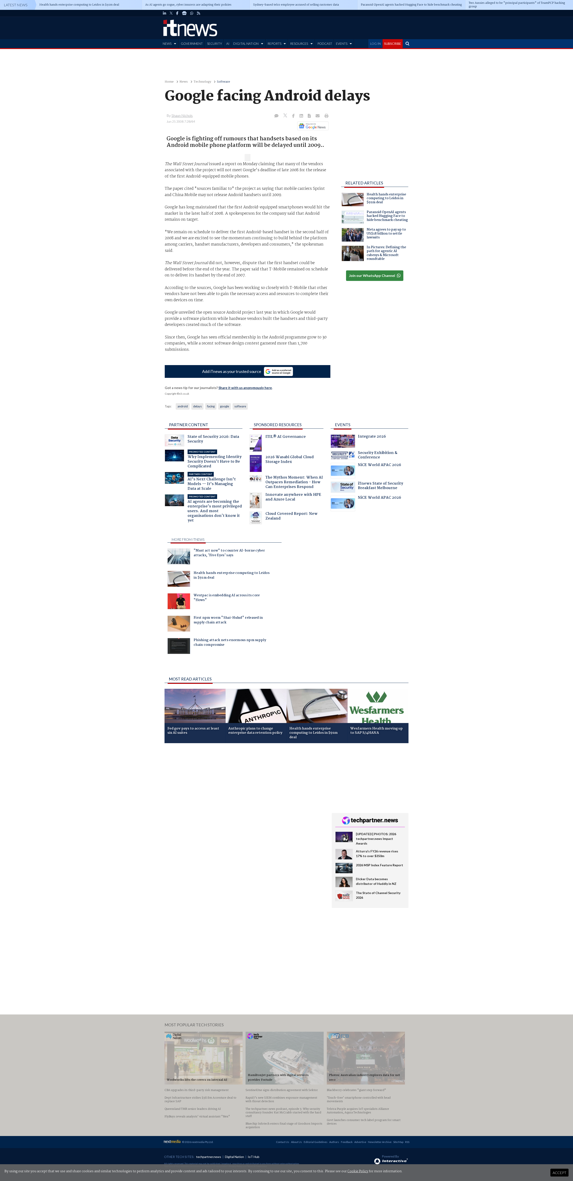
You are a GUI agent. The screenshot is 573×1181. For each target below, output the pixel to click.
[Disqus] (245, 806)
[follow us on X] (171, 13)
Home (169, 81)
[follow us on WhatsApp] (191, 13)
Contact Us (282, 1142)
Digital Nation (234, 1157)
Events (342, 424)
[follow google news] (184, 13)
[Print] (326, 116)
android (182, 406)
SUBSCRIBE (392, 43)
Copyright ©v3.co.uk (177, 393)
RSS (407, 1142)
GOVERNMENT (192, 43)
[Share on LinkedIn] (301, 116)
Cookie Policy (357, 1171)
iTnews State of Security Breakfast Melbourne (380, 486)
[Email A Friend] (318, 116)
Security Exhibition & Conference (377, 455)
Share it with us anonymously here (245, 388)
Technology (202, 81)
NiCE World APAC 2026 (379, 465)
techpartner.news (208, 1157)
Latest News (16, 5)
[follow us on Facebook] (177, 13)
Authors (334, 1142)
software (240, 406)
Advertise (360, 1142)
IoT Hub (253, 1157)
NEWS (167, 43)
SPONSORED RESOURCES (277, 424)
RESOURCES (299, 43)
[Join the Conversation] (276, 116)
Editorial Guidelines (315, 1142)
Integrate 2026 (372, 437)
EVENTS (341, 43)
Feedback (347, 1142)
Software (223, 81)
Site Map (398, 1142)
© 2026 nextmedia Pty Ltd (197, 1142)
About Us (296, 1142)
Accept (559, 1172)
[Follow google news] (312, 125)
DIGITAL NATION (246, 43)
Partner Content (188, 424)
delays (197, 406)
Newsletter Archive (379, 1142)
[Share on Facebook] (293, 116)
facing (211, 406)
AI (227, 43)
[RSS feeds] (198, 13)
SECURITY (214, 43)
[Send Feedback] (310, 116)
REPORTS (274, 43)
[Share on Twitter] (285, 116)
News (184, 81)
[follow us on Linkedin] (164, 13)
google (224, 406)
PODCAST (324, 43)
